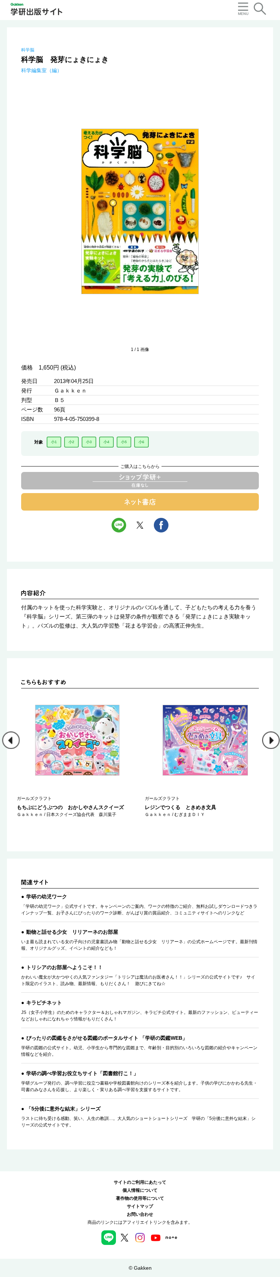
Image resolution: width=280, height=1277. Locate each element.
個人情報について (140, 1190)
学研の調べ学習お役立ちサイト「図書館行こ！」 (82, 1073)
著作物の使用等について (140, 1198)
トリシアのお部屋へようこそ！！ (64, 967)
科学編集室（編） (41, 70)
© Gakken (140, 1268)
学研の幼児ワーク (46, 896)
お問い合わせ (140, 1214)
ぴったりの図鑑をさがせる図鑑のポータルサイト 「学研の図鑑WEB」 (106, 1038)
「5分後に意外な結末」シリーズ (63, 1109)
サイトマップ (140, 1206)
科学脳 (27, 49)
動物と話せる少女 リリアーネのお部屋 (72, 932)
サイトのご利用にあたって (140, 1182)
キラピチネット (44, 1002)
